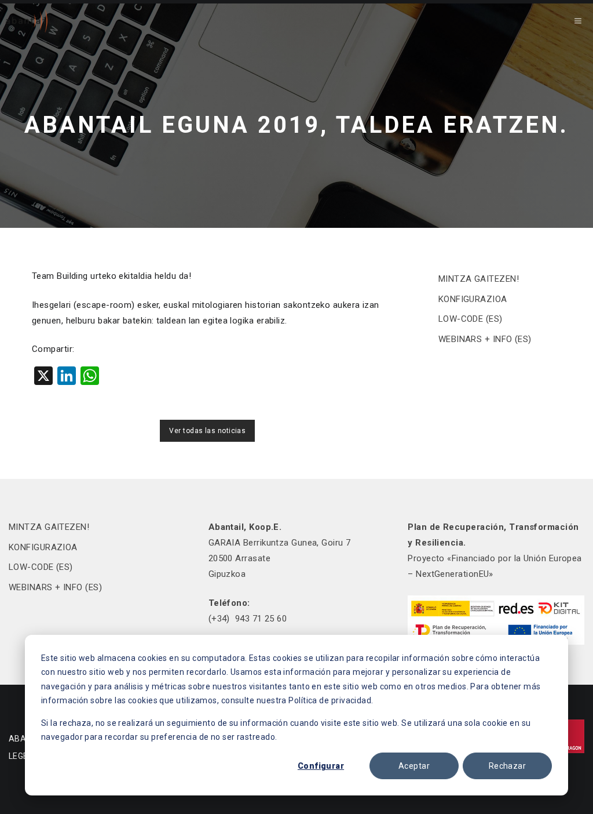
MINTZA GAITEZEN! (478, 279)
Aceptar (414, 766)
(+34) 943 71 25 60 (247, 618)
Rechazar (507, 766)
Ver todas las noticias (207, 431)
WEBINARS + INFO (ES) (485, 339)
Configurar (321, 766)
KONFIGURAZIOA (472, 299)
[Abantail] (28, 20)
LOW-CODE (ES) (470, 319)
